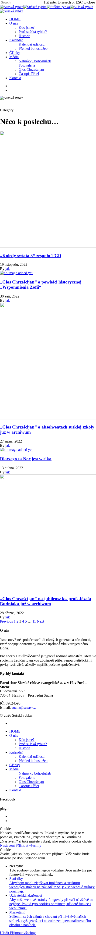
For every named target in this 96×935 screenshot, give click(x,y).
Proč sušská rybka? (33, 32)
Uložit (5, 933)
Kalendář (16, 40)
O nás (13, 23)
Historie (24, 36)
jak (7, 269)
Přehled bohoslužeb (33, 48)
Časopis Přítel (29, 74)
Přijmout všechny (28, 845)
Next (40, 621)
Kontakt (15, 78)
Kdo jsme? (26, 27)
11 (34, 621)
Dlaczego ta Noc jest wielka (25, 458)
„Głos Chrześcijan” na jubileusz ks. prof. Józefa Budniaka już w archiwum (45, 601)
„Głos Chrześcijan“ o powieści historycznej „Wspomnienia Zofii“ (40, 285)
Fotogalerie (27, 65)
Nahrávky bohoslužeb (35, 61)
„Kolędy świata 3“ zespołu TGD (30, 255)
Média (14, 57)
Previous (6, 621)
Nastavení (8, 845)
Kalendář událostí (32, 44)
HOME (15, 19)
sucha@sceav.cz (24, 707)
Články (14, 53)
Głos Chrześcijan (31, 69)
